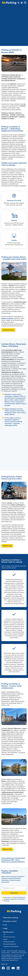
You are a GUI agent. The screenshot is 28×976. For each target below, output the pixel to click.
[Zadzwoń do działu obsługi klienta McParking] (18, 3)
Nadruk (5, 939)
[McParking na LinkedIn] (18, 968)
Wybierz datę (7, 546)
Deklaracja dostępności (9, 944)
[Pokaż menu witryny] (25, 3)
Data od (5, 13)
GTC (4, 934)
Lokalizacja (6, 8)
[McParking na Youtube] (13, 968)
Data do (5, 20)
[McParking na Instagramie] (8, 968)
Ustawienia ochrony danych (10, 946)
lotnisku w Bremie (7, 318)
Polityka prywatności (9, 942)
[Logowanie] (22, 2)
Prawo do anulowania (9, 937)
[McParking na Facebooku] (3, 968)
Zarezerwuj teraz (8, 330)
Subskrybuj (14, 893)
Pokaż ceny (14, 28)
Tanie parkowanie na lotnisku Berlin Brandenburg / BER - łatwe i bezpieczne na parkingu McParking (13, 860)
